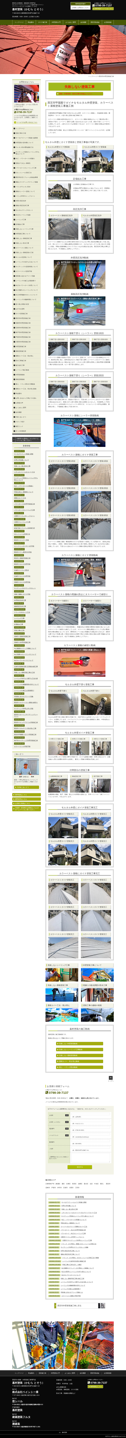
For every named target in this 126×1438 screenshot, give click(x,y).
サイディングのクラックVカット (25, 588)
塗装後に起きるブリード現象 (23, 696)
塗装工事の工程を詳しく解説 (71, 1264)
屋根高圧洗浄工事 (20, 606)
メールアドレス (53, 1135)
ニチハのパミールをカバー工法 (24, 472)
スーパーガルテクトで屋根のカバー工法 (74, 1226)
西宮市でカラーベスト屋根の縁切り (26, 702)
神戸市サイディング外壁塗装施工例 (26, 740)
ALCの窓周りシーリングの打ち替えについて (76, 1271)
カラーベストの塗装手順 (22, 746)
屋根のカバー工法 (20, 498)
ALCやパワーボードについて (71, 1275)
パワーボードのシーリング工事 (24, 510)
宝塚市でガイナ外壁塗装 (22, 576)
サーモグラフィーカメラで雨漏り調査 (74, 1202)
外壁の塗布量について (68, 1206)
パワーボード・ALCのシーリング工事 (73, 1233)
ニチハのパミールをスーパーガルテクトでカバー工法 (79, 1212)
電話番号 (51, 1128)
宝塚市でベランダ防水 (21, 570)
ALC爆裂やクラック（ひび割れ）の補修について (77, 1268)
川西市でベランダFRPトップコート (72, 1237)
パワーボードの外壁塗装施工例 (24, 504)
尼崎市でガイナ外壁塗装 (22, 582)
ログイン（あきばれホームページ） (115, 1436)
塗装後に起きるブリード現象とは (72, 1292)
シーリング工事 (19, 618)
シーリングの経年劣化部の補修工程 (74, 1261)
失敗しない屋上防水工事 (69, 1209)
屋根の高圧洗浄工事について (70, 1254)
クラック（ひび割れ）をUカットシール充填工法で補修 (80, 1258)
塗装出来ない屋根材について (70, 1223)
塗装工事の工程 (19, 630)
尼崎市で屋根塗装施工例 (22, 636)
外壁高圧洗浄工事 (20, 600)
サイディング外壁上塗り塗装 (23, 708)
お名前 (51, 1115)
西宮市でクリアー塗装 (21, 540)
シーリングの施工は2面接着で (71, 1289)
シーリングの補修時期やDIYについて (73, 1285)
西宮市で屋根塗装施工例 (22, 558)
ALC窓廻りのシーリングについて (25, 654)
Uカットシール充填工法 (22, 534)
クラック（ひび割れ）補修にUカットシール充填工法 (78, 1244)
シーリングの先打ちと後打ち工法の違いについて (77, 1282)
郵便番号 (51, 1142)
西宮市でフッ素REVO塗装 (23, 552)
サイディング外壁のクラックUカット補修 (74, 1247)
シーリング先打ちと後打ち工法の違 (26, 678)
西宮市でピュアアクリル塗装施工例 (26, 722)
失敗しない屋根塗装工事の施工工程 (72, 1278)
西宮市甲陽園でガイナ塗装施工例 (25, 734)
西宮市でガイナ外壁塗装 (22, 564)
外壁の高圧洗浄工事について (70, 1251)
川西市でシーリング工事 (22, 522)
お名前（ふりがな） (55, 1122)
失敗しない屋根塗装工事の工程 (24, 672)
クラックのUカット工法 (22, 612)
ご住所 (51, 1148)
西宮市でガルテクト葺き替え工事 (25, 728)
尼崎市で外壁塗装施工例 (22, 642)
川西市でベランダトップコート (24, 516)
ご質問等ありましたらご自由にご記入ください (59, 1157)
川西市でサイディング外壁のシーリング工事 (77, 1240)
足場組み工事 (18, 624)
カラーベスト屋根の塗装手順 (71, 1296)
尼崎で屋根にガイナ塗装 (22, 594)
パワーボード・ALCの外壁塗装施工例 (73, 1230)
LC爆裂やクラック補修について (25, 648)
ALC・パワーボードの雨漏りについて (74, 1219)
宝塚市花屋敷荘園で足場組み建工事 (26, 666)
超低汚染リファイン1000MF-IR (24, 528)
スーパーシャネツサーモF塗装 (24, 546)
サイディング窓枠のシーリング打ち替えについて (77, 1216)
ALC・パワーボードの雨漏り (23, 486)
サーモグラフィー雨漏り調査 (23, 454)
